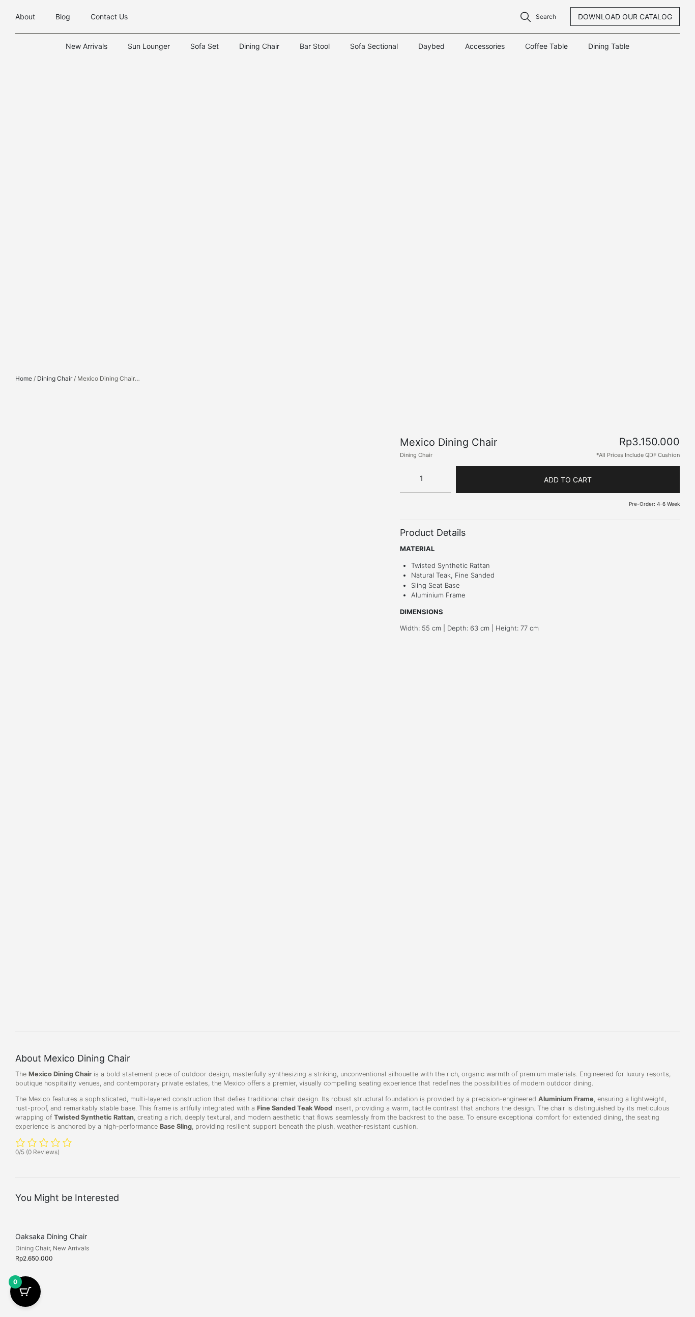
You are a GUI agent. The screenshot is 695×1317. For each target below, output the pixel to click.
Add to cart (568, 479)
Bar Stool (315, 46)
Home (23, 378)
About (25, 16)
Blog (62, 16)
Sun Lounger (149, 46)
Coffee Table (546, 46)
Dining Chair (259, 46)
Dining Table (608, 46)
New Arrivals (86, 46)
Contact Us (109, 16)
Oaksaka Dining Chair (51, 1236)
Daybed (431, 46)
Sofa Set (204, 46)
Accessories (485, 46)
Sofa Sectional (374, 46)
